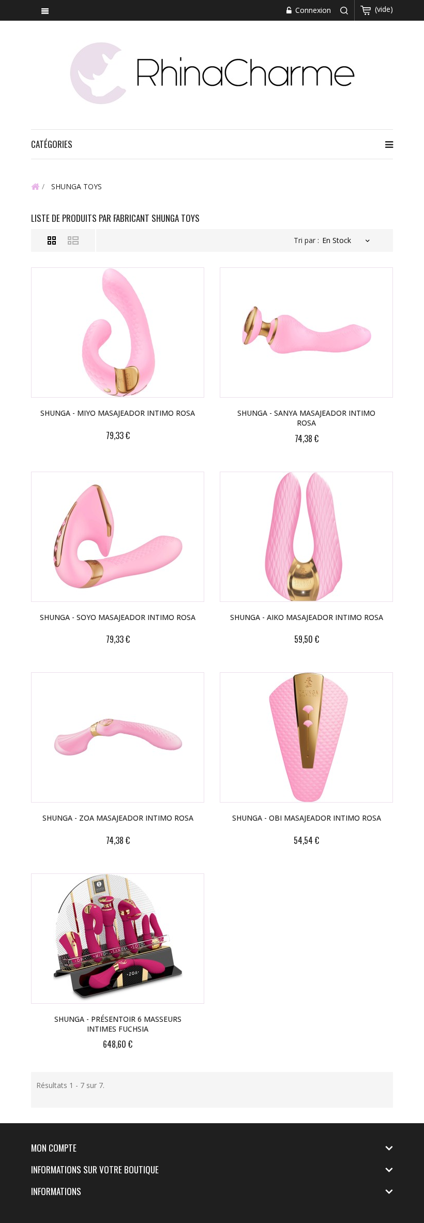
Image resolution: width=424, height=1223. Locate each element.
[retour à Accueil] (35, 186)
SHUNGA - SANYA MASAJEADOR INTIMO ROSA (306, 418)
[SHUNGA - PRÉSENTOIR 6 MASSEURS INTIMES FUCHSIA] (118, 938)
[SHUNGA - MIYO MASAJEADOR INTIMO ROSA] (118, 332)
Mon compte (54, 1147)
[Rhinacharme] (212, 72)
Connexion (312, 10)
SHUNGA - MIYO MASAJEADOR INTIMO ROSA (117, 413)
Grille (52, 240)
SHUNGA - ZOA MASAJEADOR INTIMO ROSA (117, 818)
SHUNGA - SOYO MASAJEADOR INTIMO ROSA (117, 617)
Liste (73, 240)
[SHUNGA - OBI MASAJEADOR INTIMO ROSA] (306, 737)
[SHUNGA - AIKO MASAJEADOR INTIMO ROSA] (306, 536)
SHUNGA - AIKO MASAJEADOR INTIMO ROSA (306, 617)
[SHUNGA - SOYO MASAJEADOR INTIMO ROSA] (118, 536)
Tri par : (306, 240)
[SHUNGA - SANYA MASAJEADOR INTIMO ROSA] (306, 332)
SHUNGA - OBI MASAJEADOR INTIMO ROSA (306, 818)
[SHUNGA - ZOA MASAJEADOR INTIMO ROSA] (118, 737)
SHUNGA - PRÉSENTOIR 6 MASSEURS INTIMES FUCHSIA (117, 1024)
